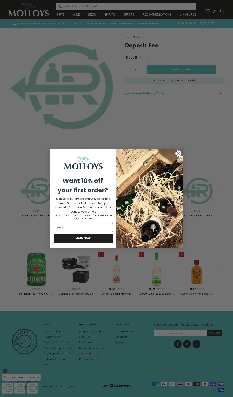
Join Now (83, 238)
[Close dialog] (179, 153)
